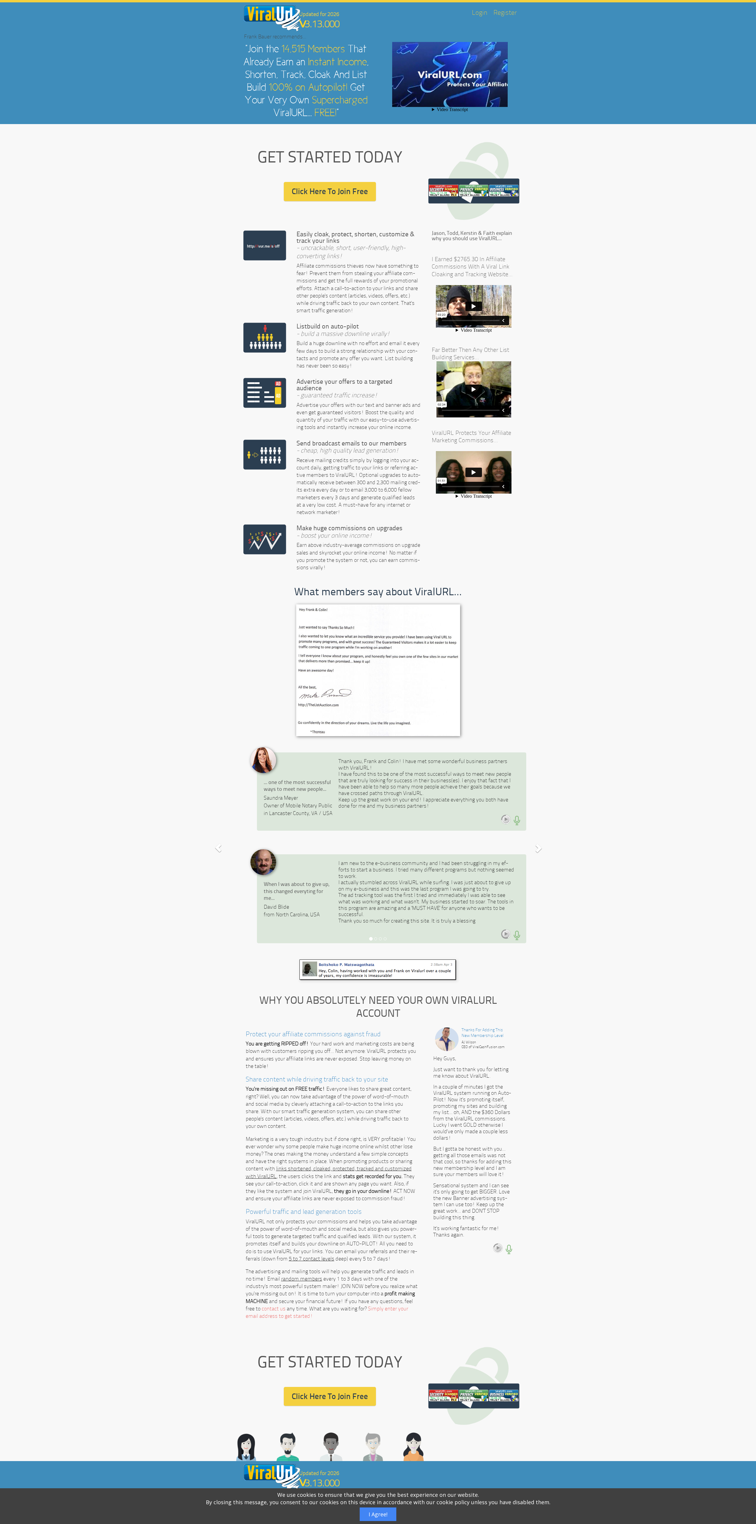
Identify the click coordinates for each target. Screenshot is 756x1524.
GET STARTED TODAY (330, 157)
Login (480, 13)
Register (505, 13)
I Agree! (378, 1514)
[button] (218, 848)
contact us (274, 1308)
